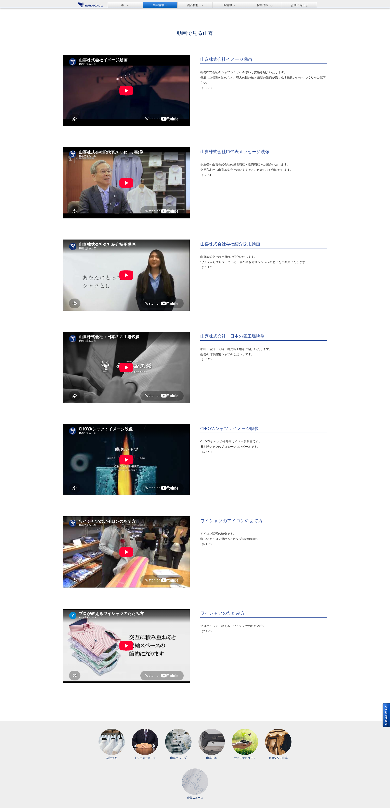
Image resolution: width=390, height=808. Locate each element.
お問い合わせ (299, 5)
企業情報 (158, 5)
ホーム (125, 5)
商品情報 (193, 5)
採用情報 (262, 5)
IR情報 (227, 5)
